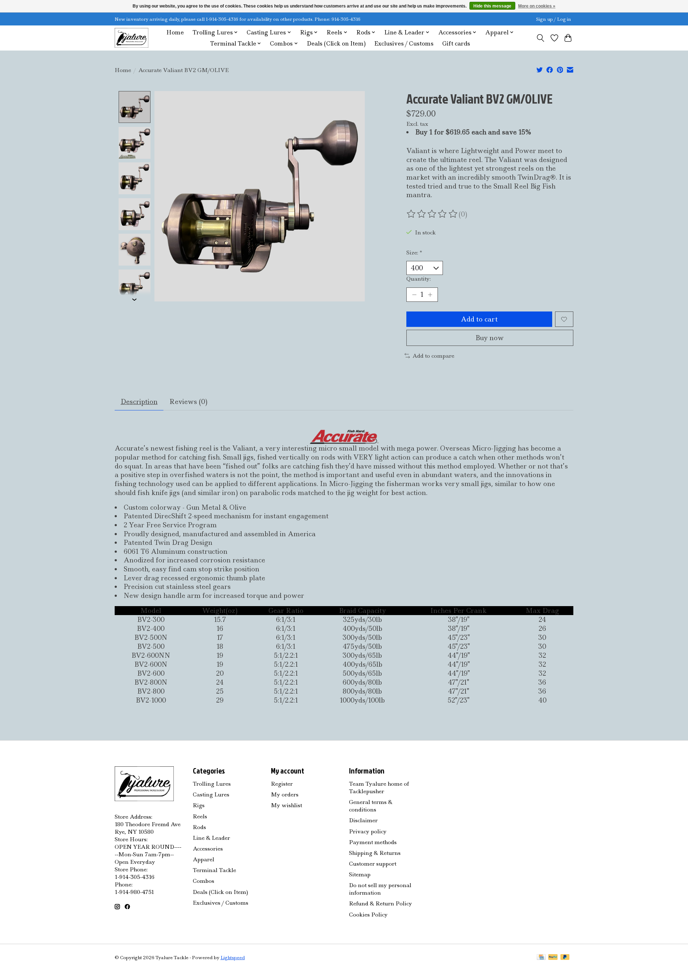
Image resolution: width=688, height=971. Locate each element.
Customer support (372, 863)
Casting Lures (211, 794)
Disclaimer (363, 820)
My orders (284, 794)
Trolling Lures (212, 783)
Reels (200, 816)
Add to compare (433, 356)
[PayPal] (553, 957)
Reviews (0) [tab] (188, 401)
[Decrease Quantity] (414, 295)
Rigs (199, 805)
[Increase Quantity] (430, 295)
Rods (199, 827)
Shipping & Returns (375, 853)
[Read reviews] (432, 214)
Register (282, 783)
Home (175, 32)
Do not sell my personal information (380, 888)
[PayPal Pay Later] (565, 957)
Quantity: (418, 278)
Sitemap (360, 874)
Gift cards (456, 43)
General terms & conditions (370, 805)
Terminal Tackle (214, 870)
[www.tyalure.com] (131, 38)
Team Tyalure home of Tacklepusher (379, 787)
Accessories (208, 848)
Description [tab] (139, 401)
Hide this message (492, 6)
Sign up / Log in (553, 19)
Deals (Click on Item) (336, 43)
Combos (203, 881)
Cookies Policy (368, 914)
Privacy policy (368, 831)
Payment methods (373, 842)
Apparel (203, 859)
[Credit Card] (541, 957)
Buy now (490, 337)
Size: (414, 252)
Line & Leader (211, 838)
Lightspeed (232, 958)
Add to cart (479, 319)
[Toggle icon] (540, 38)
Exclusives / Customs (404, 43)
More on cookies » (536, 6)
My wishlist (286, 805)
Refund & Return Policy (380, 903)
